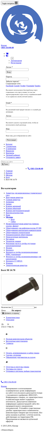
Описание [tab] (10, 320)
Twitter (23, 86)
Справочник (11, 146)
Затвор (8, 204)
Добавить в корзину (11, 313)
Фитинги (10, 250)
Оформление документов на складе (20, 357)
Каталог (9, 144)
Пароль (9, 77)
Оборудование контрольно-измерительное (23, 230)
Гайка (13, 222)
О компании (11, 149)
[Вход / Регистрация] (7, 56)
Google (17, 86)
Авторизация (16, 61)
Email (9, 103)
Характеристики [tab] (13, 317)
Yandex (37, 86)
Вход (9, 72)
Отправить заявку (13, 157)
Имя (7, 129)
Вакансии (10, 151)
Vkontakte (30, 86)
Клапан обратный (13, 208)
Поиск (5, 164)
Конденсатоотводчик (14, 213)
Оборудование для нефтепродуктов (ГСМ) (23, 228)
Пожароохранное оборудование (19, 235)
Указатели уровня (13, 241)
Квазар (4, 45)
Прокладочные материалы (17, 237)
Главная (9, 171)
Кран (8, 215)
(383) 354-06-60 (9, 382)
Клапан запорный (13, 206)
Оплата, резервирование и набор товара (22, 353)
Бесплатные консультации (17, 341)
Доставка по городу (14, 369)
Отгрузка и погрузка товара (17, 367)
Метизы (9, 175)
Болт (8, 177)
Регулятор (10, 239)
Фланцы (9, 263)
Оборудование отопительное (18, 232)
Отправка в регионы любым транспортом (23, 371)
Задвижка (10, 202)
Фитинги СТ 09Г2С (14, 261)
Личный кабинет (13, 155)
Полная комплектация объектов (19, 339)
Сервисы (9, 343)
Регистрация (16, 63)
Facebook (9, 86)
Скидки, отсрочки (13, 355)
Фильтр (9, 248)
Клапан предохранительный (18, 211)
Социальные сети (13, 84)
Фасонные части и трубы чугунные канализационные (21, 244)
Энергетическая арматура (16, 265)
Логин (9, 67)
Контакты (10, 153)
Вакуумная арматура (14, 197)
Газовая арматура (13, 200)
